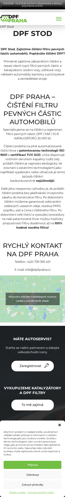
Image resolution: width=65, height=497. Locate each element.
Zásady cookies (17, 492)
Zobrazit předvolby (33, 484)
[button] (59, 425)
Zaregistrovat (30, 366)
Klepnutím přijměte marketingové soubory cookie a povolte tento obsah (32, 298)
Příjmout (33, 464)
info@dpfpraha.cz (38, 269)
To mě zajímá (32, 405)
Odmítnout (32, 474)
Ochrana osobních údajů (40, 492)
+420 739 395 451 (38, 262)
